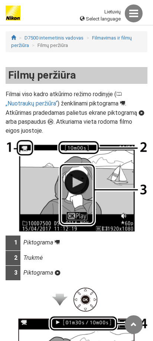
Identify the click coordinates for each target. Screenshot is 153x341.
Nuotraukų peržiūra (31, 103)
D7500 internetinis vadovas (54, 38)
